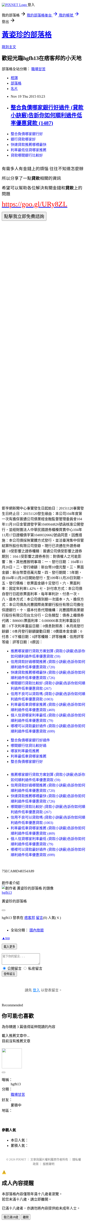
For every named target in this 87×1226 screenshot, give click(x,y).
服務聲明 (48, 1164)
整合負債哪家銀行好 (27, 134)
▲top (6, 938)
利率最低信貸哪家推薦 (28, 150)
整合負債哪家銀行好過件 (30, 740)
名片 (14, 89)
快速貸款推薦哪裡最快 (28, 145)
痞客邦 (29, 918)
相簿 (14, 78)
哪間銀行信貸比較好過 (28, 745)
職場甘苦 (38, 69)
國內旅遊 (36, 930)
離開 (26, 1217)
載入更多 (9, 946)
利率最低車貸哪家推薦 (28, 756)
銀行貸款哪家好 (23, 139)
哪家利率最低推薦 (25, 751)
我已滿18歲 (11, 1217)
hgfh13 (7, 892)
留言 (39, 918)
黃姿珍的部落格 (27, 35)
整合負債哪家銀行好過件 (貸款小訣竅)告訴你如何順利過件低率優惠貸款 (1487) (47, 115)
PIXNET (21, 1159)
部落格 (16, 83)
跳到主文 (9, 47)
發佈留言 (9, 974)
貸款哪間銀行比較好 (27, 155)
